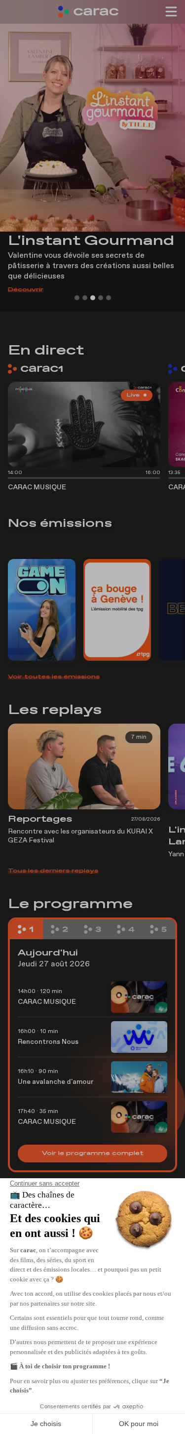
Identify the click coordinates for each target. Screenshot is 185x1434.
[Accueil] (92, 12)
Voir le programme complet (93, 1153)
